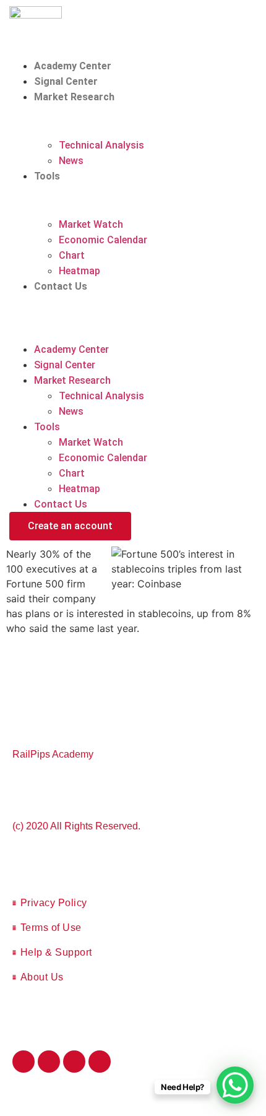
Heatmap (79, 271)
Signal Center (66, 81)
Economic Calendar (103, 240)
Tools (47, 176)
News (71, 161)
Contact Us (60, 286)
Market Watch (91, 224)
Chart (72, 255)
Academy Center (72, 66)
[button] (133, 301)
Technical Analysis (101, 145)
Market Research (74, 97)
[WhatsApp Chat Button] (235, 1085)
